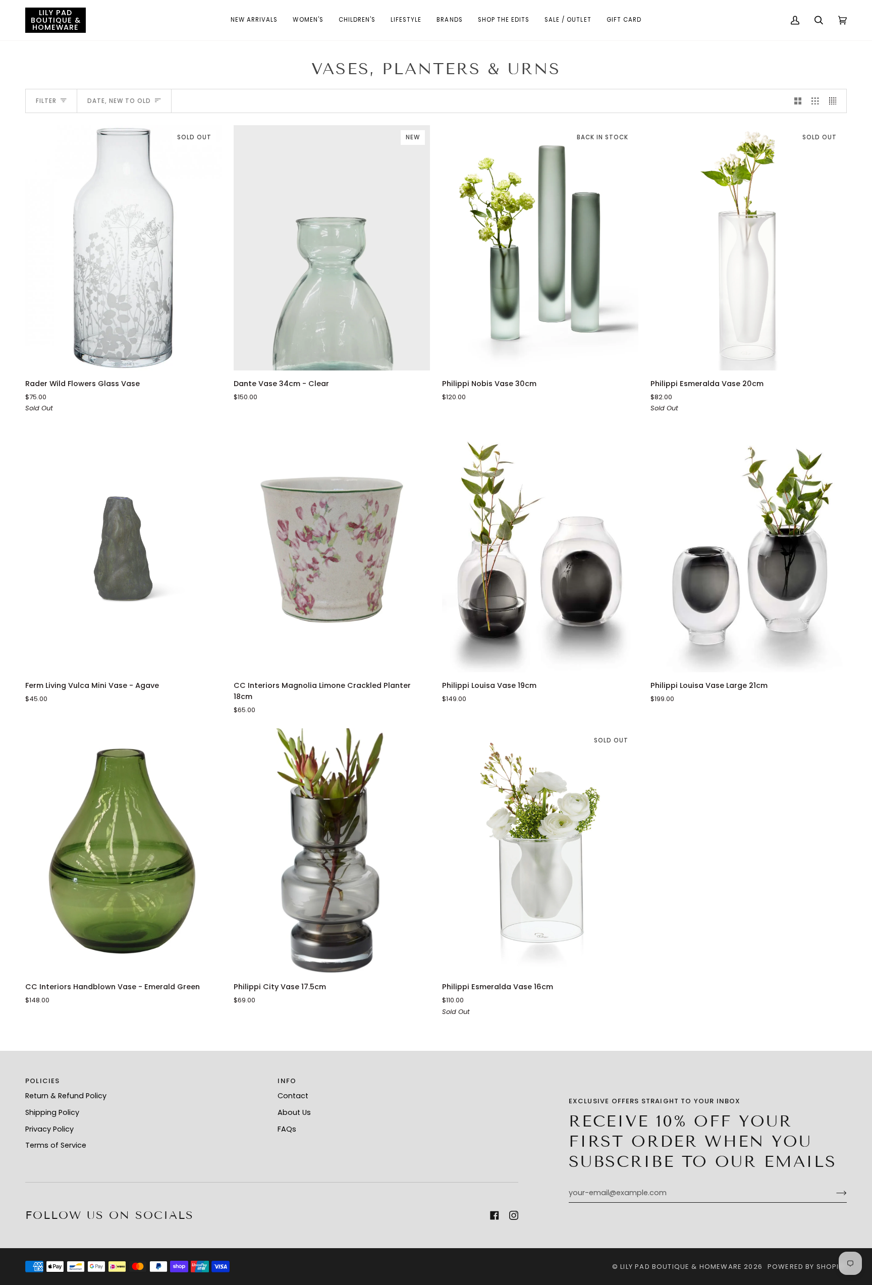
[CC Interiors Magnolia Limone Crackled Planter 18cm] (332, 549)
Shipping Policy (52, 1112)
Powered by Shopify (807, 1266)
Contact (293, 1096)
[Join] (833, 1193)
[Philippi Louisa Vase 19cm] (540, 549)
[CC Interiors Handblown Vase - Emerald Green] (123, 851)
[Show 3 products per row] (815, 101)
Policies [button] (42, 1081)
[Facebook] (494, 1215)
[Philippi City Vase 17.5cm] (332, 851)
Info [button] (287, 1081)
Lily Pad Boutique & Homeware (681, 1266)
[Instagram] (513, 1215)
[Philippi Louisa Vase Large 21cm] (748, 549)
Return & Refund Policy (65, 1096)
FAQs (287, 1129)
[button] (254, 20)
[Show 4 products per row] (835, 101)
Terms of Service (55, 1145)
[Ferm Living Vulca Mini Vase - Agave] (123, 549)
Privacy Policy (49, 1129)
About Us (294, 1112)
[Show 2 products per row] (798, 101)
